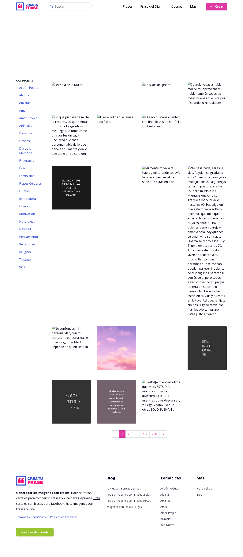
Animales (166, 519)
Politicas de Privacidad (63, 517)
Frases (128, 6)
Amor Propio (168, 513)
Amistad (165, 500)
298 (154, 434)
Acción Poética (169, 488)
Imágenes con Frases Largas (124, 507)
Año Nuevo (167, 525)
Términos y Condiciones (31, 517)
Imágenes (175, 6)
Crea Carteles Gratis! (35, 532)
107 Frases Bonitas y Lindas (123, 488)
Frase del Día (150, 6)
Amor (163, 507)
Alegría (164, 494)
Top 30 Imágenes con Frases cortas (128, 500)
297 (144, 434)
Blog (199, 494)
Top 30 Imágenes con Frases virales (128, 494)
